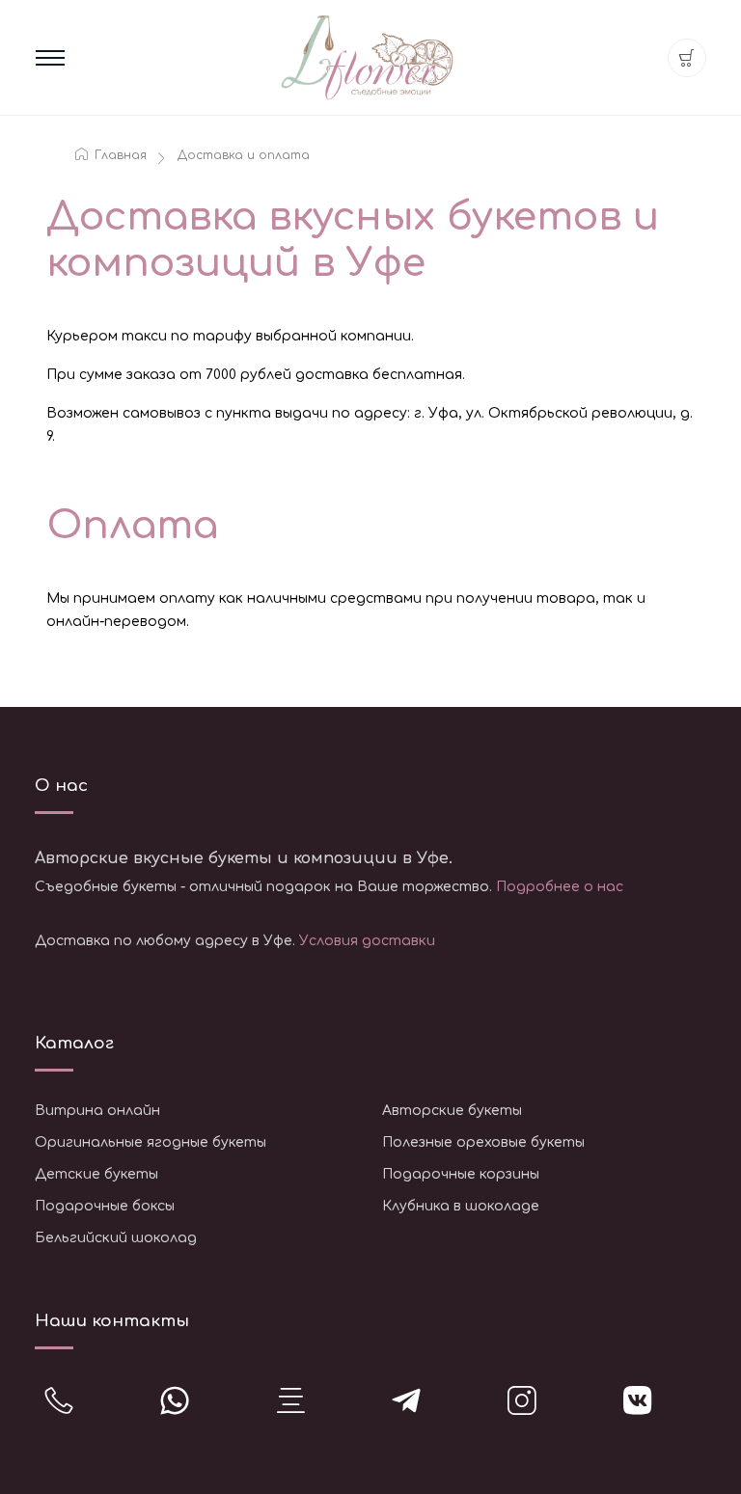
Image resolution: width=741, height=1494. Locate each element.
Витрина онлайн (97, 1110)
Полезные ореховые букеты (483, 1142)
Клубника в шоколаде (460, 1206)
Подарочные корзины (460, 1174)
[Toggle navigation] (50, 57)
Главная (119, 155)
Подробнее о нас (559, 887)
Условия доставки (367, 941)
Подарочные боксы (105, 1206)
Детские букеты (96, 1174)
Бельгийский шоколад (116, 1238)
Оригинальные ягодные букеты (150, 1142)
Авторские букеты (452, 1110)
